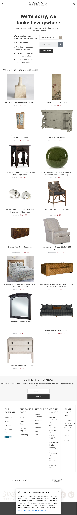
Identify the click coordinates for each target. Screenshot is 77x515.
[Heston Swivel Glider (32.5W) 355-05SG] (56, 231)
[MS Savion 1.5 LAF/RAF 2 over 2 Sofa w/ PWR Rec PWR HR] (56, 269)
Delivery (23, 417)
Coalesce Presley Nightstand (20, 365)
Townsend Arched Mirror (20, 322)
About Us (8, 417)
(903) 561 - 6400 (66, 437)
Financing (23, 435)
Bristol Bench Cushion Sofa (57, 331)
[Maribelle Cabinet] (20, 122)
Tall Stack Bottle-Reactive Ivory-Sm (20, 102)
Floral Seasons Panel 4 (57, 102)
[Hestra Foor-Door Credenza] (20, 231)
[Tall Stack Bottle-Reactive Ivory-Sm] (20, 87)
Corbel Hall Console (56, 137)
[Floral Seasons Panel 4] (56, 87)
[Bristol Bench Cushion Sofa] (56, 311)
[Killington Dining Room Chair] (56, 194)
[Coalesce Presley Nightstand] (20, 350)
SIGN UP (38, 396)
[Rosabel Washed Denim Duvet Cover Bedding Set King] (20, 269)
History (8, 421)
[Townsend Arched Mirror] (20, 306)
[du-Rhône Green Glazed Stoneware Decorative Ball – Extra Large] (56, 157)
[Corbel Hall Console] (56, 122)
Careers (8, 425)
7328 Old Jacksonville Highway (69, 423)
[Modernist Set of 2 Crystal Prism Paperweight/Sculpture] (20, 194)
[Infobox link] (20, 481)
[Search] (74, 4)
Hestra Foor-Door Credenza (20, 247)
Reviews (38, 427)
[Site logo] (38, 4)
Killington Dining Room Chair (56, 210)
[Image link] (63, 494)
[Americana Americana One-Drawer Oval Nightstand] (20, 157)
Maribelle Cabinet (20, 137)
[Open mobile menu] (3, 4)
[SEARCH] (60, 37)
